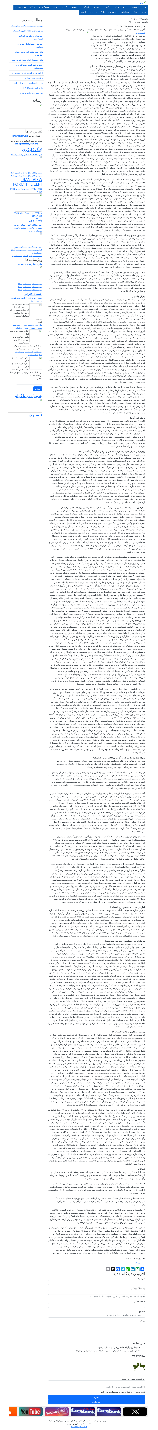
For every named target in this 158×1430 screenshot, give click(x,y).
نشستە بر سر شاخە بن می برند (30, 93)
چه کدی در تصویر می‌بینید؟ (133, 1378)
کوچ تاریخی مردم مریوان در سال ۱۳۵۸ (27, 25)
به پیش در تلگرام (28, 395)
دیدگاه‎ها (136, 1263)
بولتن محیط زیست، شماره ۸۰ (30, 264)
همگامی (35, 219)
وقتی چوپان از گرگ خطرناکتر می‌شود (27, 60)
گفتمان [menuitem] (106, 7)
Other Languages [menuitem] (109, 12)
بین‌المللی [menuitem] (125, 12)
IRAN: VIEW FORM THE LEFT (27, 182)
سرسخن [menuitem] (134, 7)
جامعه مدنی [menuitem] (75, 7)
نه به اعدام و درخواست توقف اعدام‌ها (27, 255)
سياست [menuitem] (96, 7)
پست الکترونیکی (138, 1288)
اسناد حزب (33, 293)
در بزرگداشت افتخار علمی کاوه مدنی (28, 30)
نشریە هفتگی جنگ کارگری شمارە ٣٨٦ (26, 172)
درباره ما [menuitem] (93, 12)
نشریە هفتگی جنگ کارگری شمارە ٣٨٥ (26, 175)
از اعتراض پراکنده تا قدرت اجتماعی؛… (27, 73)
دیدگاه (142, 1321)
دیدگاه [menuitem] (32, 7)
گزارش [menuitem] (64, 7)
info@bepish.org (79, 1426)
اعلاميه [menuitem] (116, 7)
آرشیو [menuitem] (83, 12)
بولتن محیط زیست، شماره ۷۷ (30, 289)
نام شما (141, 1278)
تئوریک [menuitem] (135, 12)
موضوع (142, 1311)
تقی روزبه (140, 32)
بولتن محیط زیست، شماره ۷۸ (30, 286)
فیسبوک (35, 414)
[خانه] (143, 2)
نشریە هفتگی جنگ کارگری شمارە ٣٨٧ (26, 154)
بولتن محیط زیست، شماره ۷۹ (30, 283)
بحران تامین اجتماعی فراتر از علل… (28, 83)
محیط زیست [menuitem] (20, 7)
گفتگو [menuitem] (86, 7)
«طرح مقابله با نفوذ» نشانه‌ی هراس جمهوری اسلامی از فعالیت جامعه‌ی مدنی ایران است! (27, 227)
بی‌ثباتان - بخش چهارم (34, 78)
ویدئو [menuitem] (144, 12)
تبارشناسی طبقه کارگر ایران (31, 88)
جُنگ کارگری (32, 149)
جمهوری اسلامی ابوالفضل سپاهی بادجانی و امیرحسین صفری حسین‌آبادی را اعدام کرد (26, 249)
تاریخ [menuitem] (55, 7)
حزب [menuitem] (125, 7)
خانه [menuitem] (144, 7)
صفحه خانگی (139, 1301)
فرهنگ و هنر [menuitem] (44, 7)
